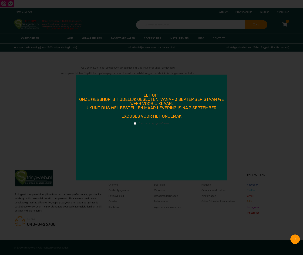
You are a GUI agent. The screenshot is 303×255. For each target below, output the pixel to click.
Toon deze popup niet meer (154, 123)
